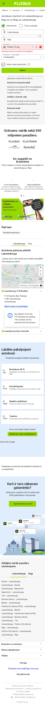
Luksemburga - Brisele (10, 585)
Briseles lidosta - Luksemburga (14, 599)
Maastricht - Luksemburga (12, 592)
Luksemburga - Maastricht (12, 589)
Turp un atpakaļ (30, 26)
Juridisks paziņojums (33, 689)
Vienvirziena (11, 26)
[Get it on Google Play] (16, 668)
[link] (22, 515)
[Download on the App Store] (31, 668)
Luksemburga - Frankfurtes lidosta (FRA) (18, 613)
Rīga (30, 244)
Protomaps (23, 285)
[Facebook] (21, 680)
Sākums (5, 10)
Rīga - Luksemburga (9, 628)
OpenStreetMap (34, 285)
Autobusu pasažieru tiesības (22, 686)
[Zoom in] (40, 267)
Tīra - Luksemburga (9, 596)
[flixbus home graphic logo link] (22, 3)
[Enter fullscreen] (40, 279)
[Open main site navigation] (3, 3)
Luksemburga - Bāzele (10, 610)
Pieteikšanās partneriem (14, 689)
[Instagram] (22, 680)
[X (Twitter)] (24, 680)
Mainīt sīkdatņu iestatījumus (25, 697)
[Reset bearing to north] (40, 274)
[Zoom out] (40, 271)
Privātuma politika (23, 691)
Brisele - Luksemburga (10, 581)
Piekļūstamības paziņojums (23, 694)
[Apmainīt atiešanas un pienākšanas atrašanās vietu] (40, 36)
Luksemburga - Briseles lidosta (14, 617)
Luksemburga (29, 10)
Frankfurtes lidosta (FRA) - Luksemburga (18, 606)
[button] (22, 32)
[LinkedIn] (23, 680)
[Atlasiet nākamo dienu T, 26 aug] (36, 47)
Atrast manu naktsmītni (16, 64)
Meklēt (23, 70)
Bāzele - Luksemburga (10, 603)
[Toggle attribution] (40, 285)
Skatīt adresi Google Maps (16, 306)
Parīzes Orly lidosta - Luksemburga (16, 631)
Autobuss (16, 10)
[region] (22, 276)
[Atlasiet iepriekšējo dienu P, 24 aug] (32, 47)
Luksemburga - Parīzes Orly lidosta (16, 624)
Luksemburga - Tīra (9, 620)
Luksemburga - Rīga (9, 635)
